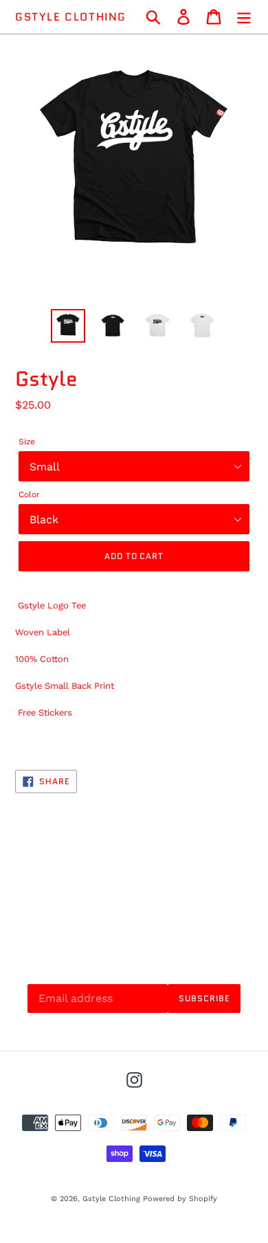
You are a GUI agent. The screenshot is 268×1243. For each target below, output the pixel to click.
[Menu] (244, 17)
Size (27, 441)
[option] (68, 326)
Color (29, 494)
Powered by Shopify (180, 1198)
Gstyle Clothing (70, 16)
